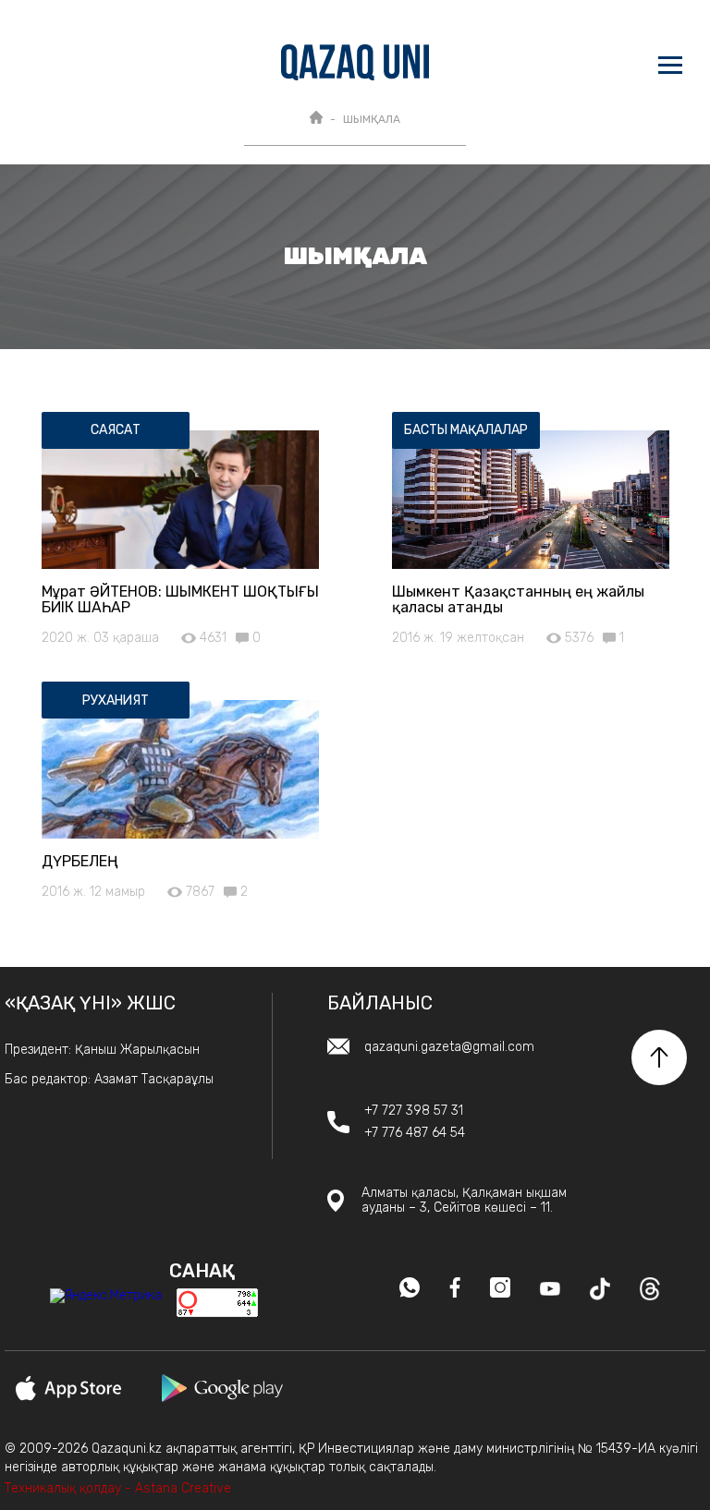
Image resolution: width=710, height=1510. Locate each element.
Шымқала (371, 119)
